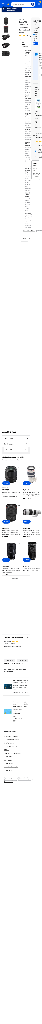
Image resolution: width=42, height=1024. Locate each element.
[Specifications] (27, 444)
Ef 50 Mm (6, 750)
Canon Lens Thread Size (11, 736)
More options (38, 127)
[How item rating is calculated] (23, 646)
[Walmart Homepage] (7, 4)
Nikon (5, 774)
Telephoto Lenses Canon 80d (12, 753)
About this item (9, 432)
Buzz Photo (22, 19)
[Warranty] (26, 449)
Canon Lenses (8, 756)
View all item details (29, 231)
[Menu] (3, 4)
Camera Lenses (8, 763)
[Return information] (34, 40)
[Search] (32, 4)
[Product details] (27, 438)
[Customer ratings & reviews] (27, 637)
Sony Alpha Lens (9, 743)
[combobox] (23, 4)
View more (15, 578)
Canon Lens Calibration (10, 746)
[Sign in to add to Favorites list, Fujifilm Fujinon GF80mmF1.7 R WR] (19, 467)
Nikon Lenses (8, 760)
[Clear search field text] (30, 4)
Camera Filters (8, 770)
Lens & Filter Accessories (11, 767)
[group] (26, 35)
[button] (24, 44)
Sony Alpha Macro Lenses (11, 739)
